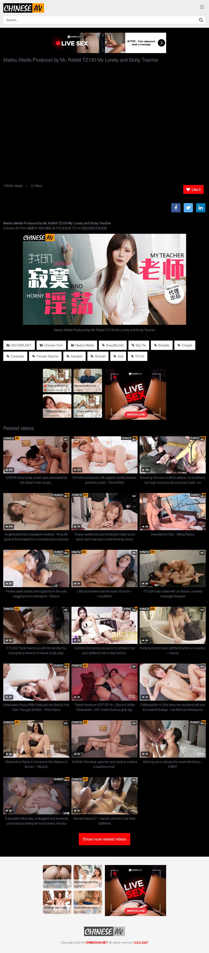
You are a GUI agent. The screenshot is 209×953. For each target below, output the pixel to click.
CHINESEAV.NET (97, 942)
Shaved (99, 356)
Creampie (17, 356)
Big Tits (140, 345)
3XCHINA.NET (21, 345)
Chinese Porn (53, 345)
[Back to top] (198, 940)
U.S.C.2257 (141, 942)
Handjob (76, 356)
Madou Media (84, 345)
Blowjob (163, 345)
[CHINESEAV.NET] (23, 8)
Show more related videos (104, 839)
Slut (120, 356)
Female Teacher (47, 356)
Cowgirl (186, 345)
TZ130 (139, 356)
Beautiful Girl (115, 345)
